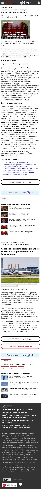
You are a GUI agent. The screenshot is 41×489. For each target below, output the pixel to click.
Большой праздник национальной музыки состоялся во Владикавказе (22, 219)
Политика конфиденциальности (15, 425)
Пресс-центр (28, 410)
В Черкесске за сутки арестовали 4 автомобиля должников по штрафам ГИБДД (23, 389)
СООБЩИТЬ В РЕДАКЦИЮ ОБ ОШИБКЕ (16, 428)
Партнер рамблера (18, 479)
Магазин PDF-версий (18, 412)
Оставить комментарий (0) (21, 346)
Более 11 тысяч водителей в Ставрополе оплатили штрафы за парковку (21, 376)
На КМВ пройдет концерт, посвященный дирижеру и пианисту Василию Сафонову (21, 232)
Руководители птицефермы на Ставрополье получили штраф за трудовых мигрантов (22, 395)
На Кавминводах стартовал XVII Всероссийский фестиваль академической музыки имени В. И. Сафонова (20, 165)
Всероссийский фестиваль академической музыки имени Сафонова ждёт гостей (21, 170)
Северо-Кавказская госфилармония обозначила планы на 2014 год (18, 174)
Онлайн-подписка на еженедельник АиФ (19, 415)
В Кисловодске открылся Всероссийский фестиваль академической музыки (21, 207)
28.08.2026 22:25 (6, 242)
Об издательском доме (11, 410)
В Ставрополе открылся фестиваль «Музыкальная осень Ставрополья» (19, 213)
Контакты (22, 418)
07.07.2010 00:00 (6, 8)
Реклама (5, 412)
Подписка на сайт (9, 418)
